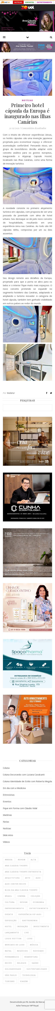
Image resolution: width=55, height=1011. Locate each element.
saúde (35, 963)
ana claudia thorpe (16, 865)
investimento (41, 926)
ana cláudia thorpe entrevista (23, 872)
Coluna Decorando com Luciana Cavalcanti (24, 774)
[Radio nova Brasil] (27, 51)
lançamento (12, 932)
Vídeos (6, 841)
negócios (22, 951)
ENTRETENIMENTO (44, 2)
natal (8, 951)
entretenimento (38, 908)
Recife (8, 963)
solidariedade (13, 969)
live (26, 932)
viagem (24, 981)
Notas (6, 821)
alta (33, 859)
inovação (22, 926)
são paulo (11, 975)
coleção (35, 896)
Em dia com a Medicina (14, 788)
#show (21, 859)
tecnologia (29, 975)
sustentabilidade (37, 969)
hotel (8, 926)
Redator (11, 393)
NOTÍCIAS (18, 2)
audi (38, 878)
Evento (9, 914)
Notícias (27, 100)
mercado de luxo (15, 945)
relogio (21, 963)
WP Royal (34, 1005)
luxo (30, 938)
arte (27, 878)
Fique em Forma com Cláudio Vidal (20, 808)
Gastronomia (30, 920)
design (24, 902)
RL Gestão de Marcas (35, 1002)
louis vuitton (13, 938)
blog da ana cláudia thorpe (21, 890)
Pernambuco (12, 957)
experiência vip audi (30, 914)
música (34, 945)
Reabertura (31, 957)
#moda (8, 859)
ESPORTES (29, 2)
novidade (38, 951)
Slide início (8, 835)
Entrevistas (9, 794)
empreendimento (14, 908)
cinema (21, 896)
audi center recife (15, 884)
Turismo (10, 981)
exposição (11, 920)
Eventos (7, 801)
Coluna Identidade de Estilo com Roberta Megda (27, 781)
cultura (10, 902)
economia (38, 902)
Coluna (6, 767)
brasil (8, 896)
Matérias (7, 814)
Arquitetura (12, 878)
